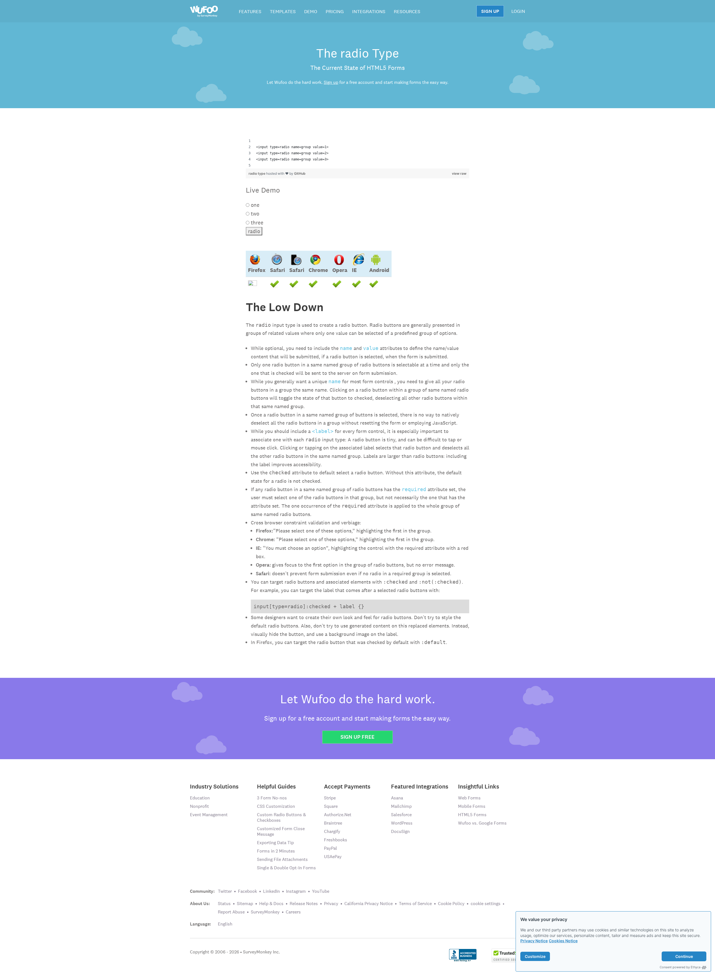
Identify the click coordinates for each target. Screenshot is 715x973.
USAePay (333, 857)
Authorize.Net (337, 815)
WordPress (402, 823)
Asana (397, 798)
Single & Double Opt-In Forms (286, 868)
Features (250, 11)
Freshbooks (335, 840)
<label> (322, 431)
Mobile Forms (471, 806)
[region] (357, 153)
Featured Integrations (419, 786)
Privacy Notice (534, 940)
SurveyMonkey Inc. (261, 952)
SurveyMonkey (265, 912)
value (370, 348)
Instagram (296, 891)
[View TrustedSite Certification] (508, 954)
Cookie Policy (451, 903)
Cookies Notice (563, 940)
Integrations (368, 11)
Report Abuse (231, 912)
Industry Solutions (214, 786)
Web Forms (469, 798)
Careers (293, 912)
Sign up (331, 82)
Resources (407, 11)
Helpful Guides (276, 786)
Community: (202, 891)
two (254, 213)
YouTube (320, 891)
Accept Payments (347, 786)
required (414, 489)
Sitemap (245, 903)
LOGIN (518, 11)
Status (224, 903)
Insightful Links (478, 786)
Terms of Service (415, 903)
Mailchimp (401, 806)
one (254, 205)
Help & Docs (271, 903)
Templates (283, 11)
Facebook (247, 891)
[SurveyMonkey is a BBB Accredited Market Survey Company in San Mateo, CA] (463, 954)
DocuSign (400, 831)
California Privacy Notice (368, 903)
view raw (459, 173)
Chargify (332, 831)
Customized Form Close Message (281, 831)
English (225, 924)
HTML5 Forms (472, 815)
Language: (200, 924)
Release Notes (304, 903)
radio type (257, 173)
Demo (310, 11)
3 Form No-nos (272, 798)
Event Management (209, 815)
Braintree (333, 823)
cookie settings (485, 903)
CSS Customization (276, 806)
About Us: (200, 903)
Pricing (335, 11)
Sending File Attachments (282, 859)
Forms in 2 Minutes (276, 851)
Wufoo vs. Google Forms (482, 823)
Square (331, 806)
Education (200, 798)
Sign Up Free (357, 736)
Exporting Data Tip (275, 843)
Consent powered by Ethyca (680, 967)
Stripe (330, 798)
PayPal (330, 848)
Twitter (225, 891)
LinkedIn (271, 891)
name (346, 348)
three (256, 222)
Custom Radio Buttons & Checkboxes (281, 817)
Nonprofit (199, 806)
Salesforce (401, 815)
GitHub (300, 173)
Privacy (331, 903)
